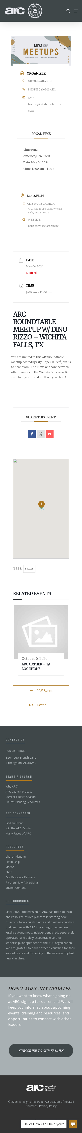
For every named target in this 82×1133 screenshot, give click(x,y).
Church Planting (16, 856)
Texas (29, 568)
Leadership (13, 862)
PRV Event (45, 691)
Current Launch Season (21, 797)
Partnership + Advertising (22, 882)
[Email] (50, 434)
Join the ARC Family (18, 828)
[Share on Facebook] (32, 434)
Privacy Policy (48, 1106)
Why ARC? (12, 786)
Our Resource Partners (20, 877)
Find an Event (14, 823)
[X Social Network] (41, 434)
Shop (9, 872)
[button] (76, 11)
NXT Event (37, 705)
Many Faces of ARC (18, 833)
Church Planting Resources (23, 802)
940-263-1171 (47, 89)
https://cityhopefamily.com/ (43, 225)
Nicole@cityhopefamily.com (45, 107)
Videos (10, 867)
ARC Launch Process (19, 791)
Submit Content (16, 888)
